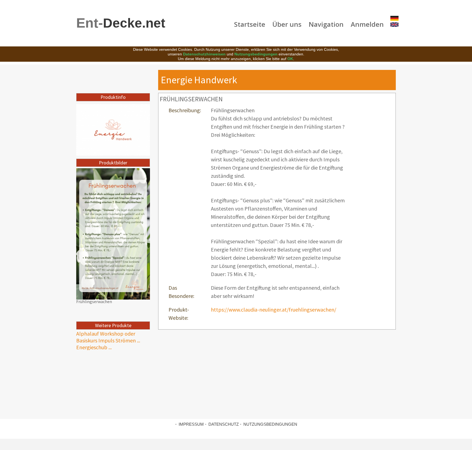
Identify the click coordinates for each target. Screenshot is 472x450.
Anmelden (367, 24)
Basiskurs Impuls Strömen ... (108, 340)
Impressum (191, 424)
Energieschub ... (94, 347)
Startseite (249, 24)
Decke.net (120, 23)
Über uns (287, 24)
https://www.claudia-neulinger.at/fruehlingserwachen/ (273, 309)
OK (290, 59)
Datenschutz (223, 424)
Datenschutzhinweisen (204, 54)
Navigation (326, 24)
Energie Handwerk (199, 80)
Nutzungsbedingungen (256, 54)
